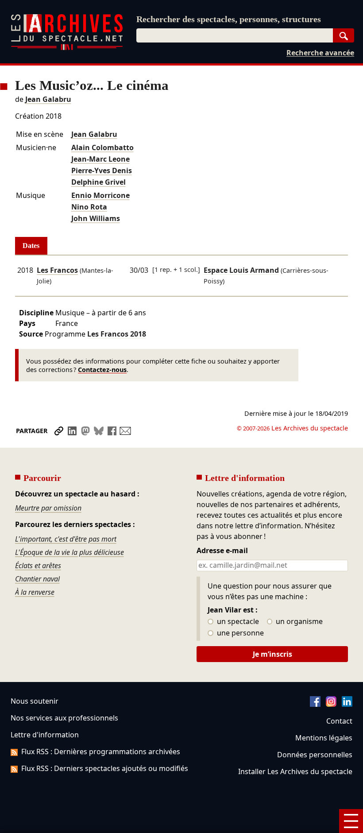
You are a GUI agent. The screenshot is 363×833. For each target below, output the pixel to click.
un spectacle (237, 622)
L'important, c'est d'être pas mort (65, 539)
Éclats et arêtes (38, 565)
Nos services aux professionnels (64, 718)
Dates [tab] (31, 245)
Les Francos (57, 270)
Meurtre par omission (48, 508)
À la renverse (34, 592)
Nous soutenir (34, 701)
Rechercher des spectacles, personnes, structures (228, 19)
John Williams (95, 218)
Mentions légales (323, 738)
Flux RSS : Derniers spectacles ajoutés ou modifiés (104, 768)
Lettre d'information (45, 735)
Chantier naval (37, 579)
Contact (339, 721)
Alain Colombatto (102, 147)
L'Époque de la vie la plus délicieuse (69, 552)
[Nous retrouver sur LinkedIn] (347, 704)
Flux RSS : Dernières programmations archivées (100, 751)
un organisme (298, 622)
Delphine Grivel (98, 182)
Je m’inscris (272, 654)
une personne (239, 633)
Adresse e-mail (222, 551)
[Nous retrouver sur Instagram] (331, 704)
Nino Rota (89, 207)
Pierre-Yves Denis (101, 170)
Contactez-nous (102, 369)
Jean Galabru (48, 99)
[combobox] (234, 35)
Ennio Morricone (100, 195)
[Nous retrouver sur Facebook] (315, 704)
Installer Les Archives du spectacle (295, 771)
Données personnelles (314, 754)
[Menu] (351, 821)
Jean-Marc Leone (100, 159)
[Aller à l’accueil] (67, 48)
